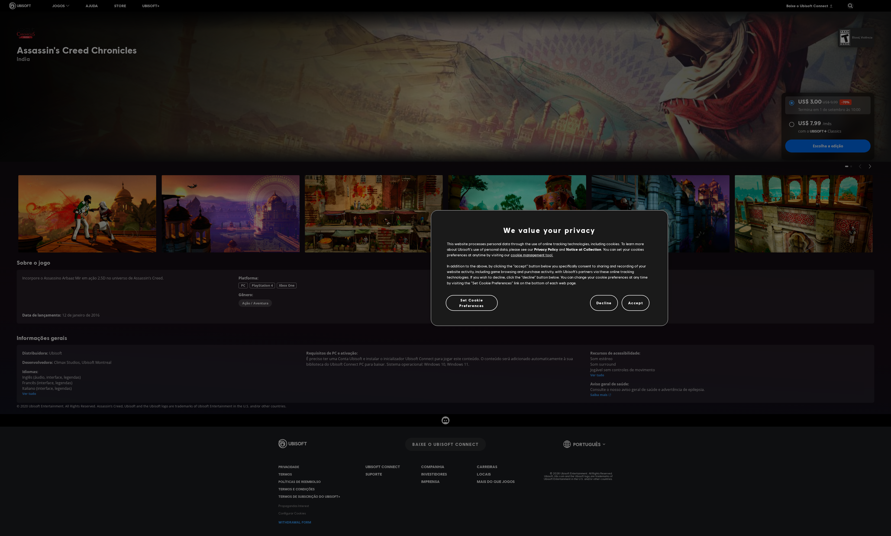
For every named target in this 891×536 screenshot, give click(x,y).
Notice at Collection (583, 249)
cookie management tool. (532, 255)
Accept (635, 303)
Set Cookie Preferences (471, 303)
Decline (604, 303)
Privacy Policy (546, 249)
